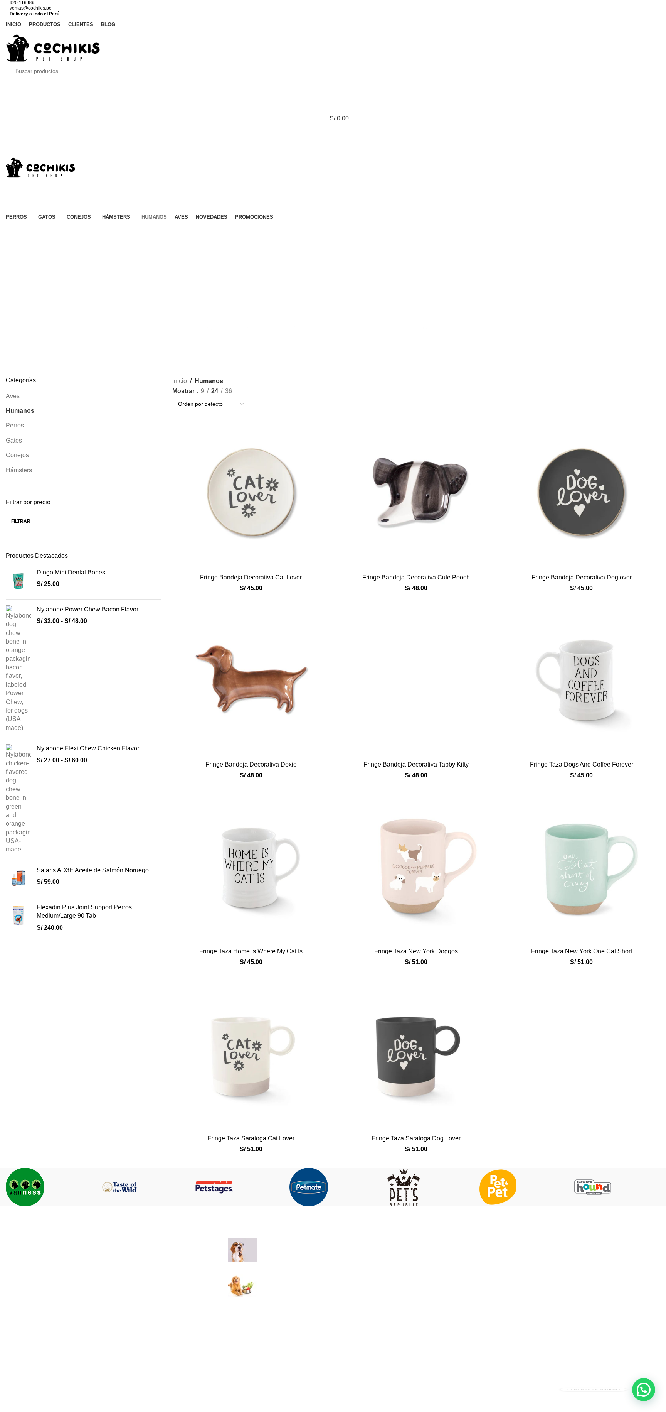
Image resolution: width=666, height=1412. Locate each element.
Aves (13, 396)
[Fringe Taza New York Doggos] (416, 865)
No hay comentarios (340, 1254)
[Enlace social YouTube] (333, 233)
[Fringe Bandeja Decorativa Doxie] (251, 678)
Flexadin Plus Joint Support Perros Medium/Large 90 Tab (84, 911)
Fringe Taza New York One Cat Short (581, 951)
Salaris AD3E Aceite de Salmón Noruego (93, 870)
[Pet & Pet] (522, 1187)
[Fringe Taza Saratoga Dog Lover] (416, 1052)
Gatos (14, 440)
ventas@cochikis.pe (31, 8)
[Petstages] (238, 1187)
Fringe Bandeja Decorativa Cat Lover (251, 577)
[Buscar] (333, 149)
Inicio (179, 381)
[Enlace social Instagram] (313, 233)
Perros (15, 425)
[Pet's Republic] (427, 1187)
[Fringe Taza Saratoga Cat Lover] (251, 1052)
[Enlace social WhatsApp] (352, 233)
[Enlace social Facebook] (294, 233)
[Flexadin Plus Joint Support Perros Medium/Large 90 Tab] (18, 917)
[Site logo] (53, 47)
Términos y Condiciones (483, 1256)
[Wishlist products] (333, 103)
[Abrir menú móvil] (333, 134)
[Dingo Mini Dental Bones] (18, 580)
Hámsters (19, 470)
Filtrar (20, 521)
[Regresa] (333, 273)
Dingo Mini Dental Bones (71, 572)
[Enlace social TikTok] (371, 233)
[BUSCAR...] (647, 71)
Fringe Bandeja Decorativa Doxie (251, 764)
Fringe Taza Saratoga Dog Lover (416, 1138)
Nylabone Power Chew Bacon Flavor (87, 609)
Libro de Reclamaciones (483, 1300)
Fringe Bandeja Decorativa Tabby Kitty (416, 764)
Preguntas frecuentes (479, 1242)
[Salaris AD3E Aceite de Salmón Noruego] (18, 878)
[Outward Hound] (617, 1187)
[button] (643, 1389)
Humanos (20, 410)
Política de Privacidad (480, 1271)
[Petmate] (333, 1187)
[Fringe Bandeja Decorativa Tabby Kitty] (416, 678)
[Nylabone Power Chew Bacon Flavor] (18, 668)
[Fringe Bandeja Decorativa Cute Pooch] (416, 491)
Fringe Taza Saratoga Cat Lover (250, 1138)
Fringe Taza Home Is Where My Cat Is (251, 951)
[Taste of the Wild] (143, 1187)
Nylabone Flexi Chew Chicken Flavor (88, 748)
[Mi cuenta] (333, 87)
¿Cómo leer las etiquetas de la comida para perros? (333, 1242)
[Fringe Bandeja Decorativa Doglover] (581, 491)
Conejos (17, 455)
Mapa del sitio (469, 1314)
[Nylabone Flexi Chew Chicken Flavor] (18, 799)
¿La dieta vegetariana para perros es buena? (323, 1277)
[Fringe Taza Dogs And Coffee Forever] (581, 678)
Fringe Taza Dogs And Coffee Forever (581, 764)
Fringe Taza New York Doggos (416, 951)
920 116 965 (23, 2)
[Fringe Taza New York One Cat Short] (581, 865)
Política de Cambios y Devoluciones (499, 1285)
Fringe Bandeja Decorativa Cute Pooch (416, 577)
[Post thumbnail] (242, 1250)
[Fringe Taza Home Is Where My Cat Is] (251, 865)
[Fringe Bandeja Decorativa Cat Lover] (251, 491)
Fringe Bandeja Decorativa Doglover (581, 577)
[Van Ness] (49, 1187)
